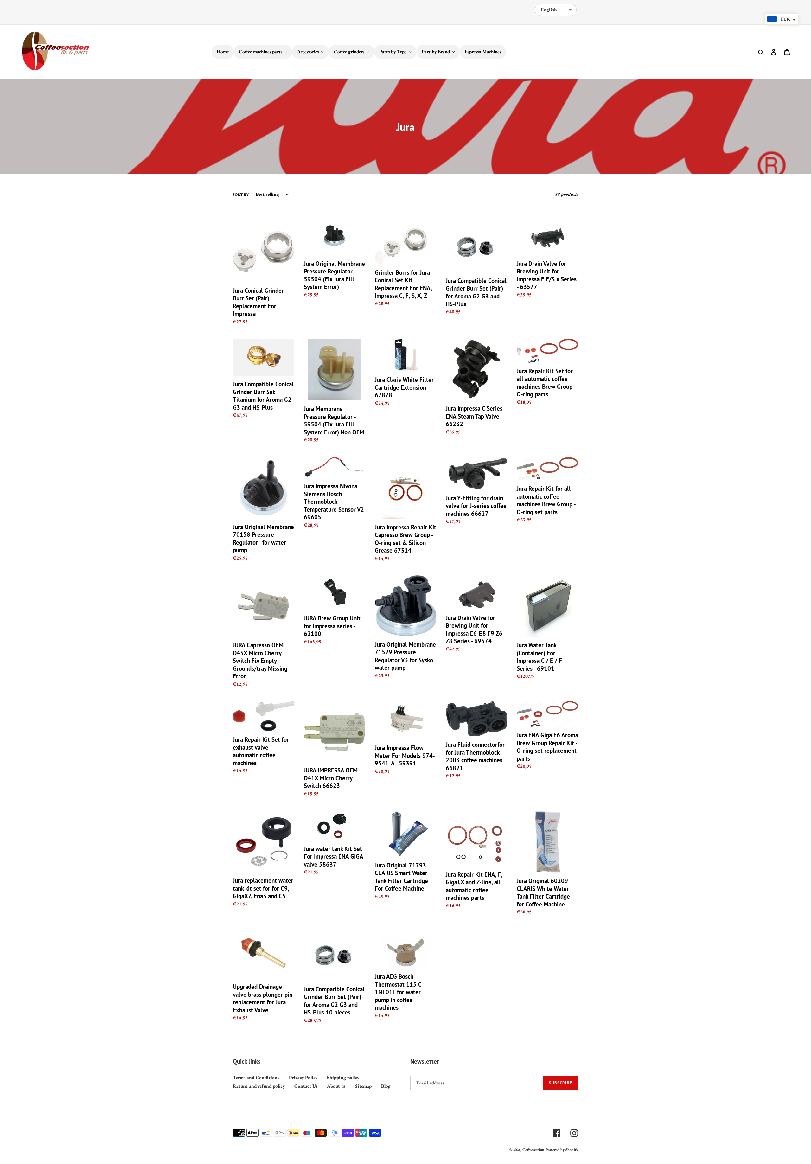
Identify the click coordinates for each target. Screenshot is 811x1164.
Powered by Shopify (562, 1149)
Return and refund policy (259, 1086)
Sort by (241, 194)
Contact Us (305, 1086)
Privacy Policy (303, 1077)
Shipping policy (343, 1077)
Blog (386, 1086)
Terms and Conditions (256, 1077)
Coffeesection (533, 1149)
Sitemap (363, 1086)
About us (336, 1086)
